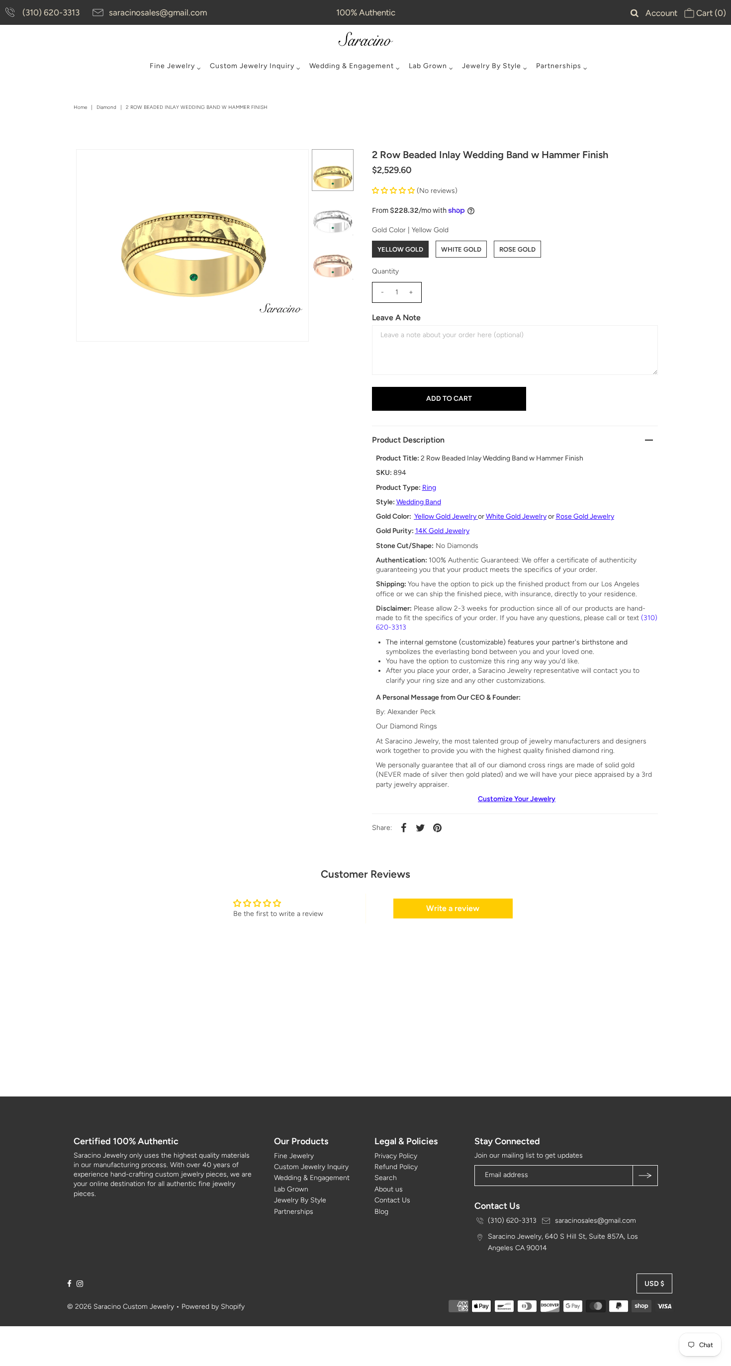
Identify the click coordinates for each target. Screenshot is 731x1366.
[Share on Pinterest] (437, 827)
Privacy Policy (395, 1156)
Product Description (408, 440)
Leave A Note (396, 317)
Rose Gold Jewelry (585, 516)
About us (388, 1189)
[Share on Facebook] (403, 827)
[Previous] (92, 165)
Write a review (452, 908)
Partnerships (558, 66)
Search (385, 1178)
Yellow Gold (400, 249)
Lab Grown (428, 66)
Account (661, 13)
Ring (429, 487)
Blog (381, 1211)
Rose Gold (517, 249)
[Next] (116, 165)
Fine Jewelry (172, 66)
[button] (393, 190)
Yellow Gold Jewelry (445, 516)
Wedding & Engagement (351, 66)
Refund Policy (396, 1167)
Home (80, 107)
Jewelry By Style (491, 66)
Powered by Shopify (213, 1306)
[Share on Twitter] (420, 827)
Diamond (106, 107)
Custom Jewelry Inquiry (252, 66)
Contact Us (392, 1200)
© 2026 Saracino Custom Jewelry (120, 1306)
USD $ (654, 1283)
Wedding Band (418, 502)
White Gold (461, 249)
